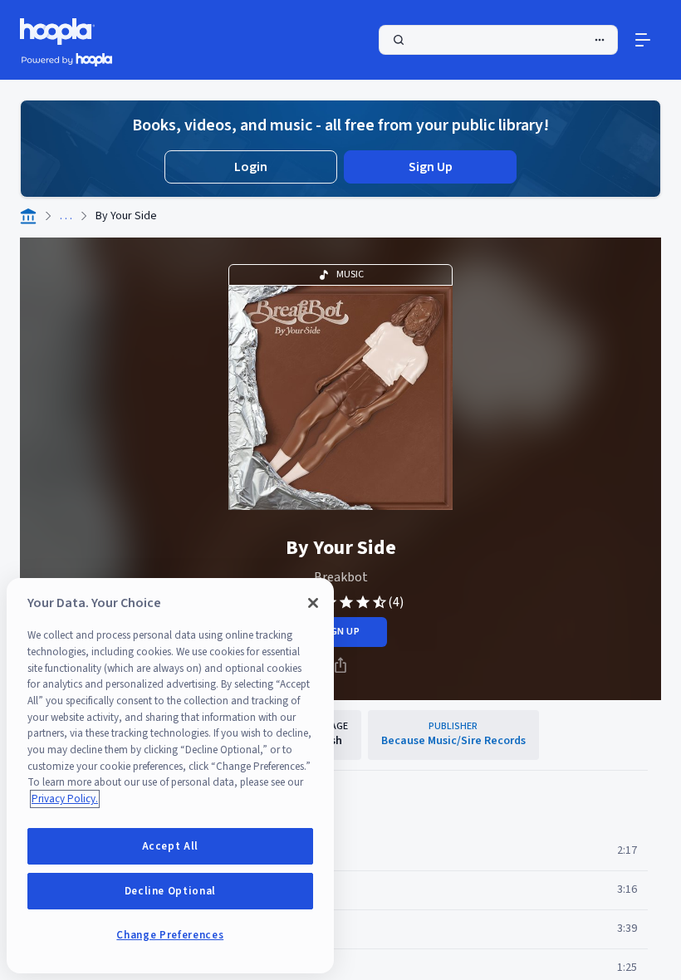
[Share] (340, 665)
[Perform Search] (498, 40)
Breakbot (341, 577)
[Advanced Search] (599, 40)
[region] (170, 775)
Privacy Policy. (65, 798)
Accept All (170, 846)
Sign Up (431, 167)
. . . (66, 216)
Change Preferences (169, 935)
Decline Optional (171, 891)
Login (250, 167)
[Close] (313, 603)
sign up (340, 632)
